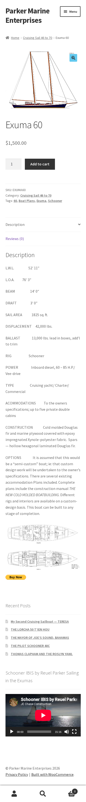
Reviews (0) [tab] (14, 238)
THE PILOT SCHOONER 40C (30, 646)
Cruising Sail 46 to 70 (37, 38)
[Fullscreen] (74, 731)
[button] (73, 58)
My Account (14, 794)
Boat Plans (27, 201)
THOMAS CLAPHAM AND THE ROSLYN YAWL (42, 654)
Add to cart (39, 164)
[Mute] (66, 731)
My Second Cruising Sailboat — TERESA (40, 621)
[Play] (11, 731)
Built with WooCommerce (52, 774)
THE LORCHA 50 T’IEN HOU (30, 629)
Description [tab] (15, 224)
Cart (66, 789)
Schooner (55, 201)
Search (43, 794)
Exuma (41, 201)
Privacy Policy (16, 774)
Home (15, 38)
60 (15, 201)
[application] (43, 715)
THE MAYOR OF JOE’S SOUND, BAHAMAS (40, 637)
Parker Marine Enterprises (27, 15)
